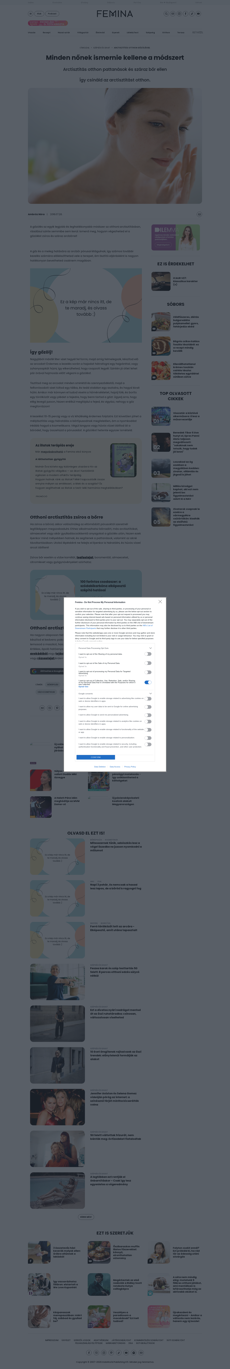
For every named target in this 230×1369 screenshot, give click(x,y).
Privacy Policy (130, 767)
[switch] (148, 654)
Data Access (115, 767)
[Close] (161, 602)
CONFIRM (96, 757)
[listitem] (115, 648)
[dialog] (115, 684)
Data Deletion (100, 767)
